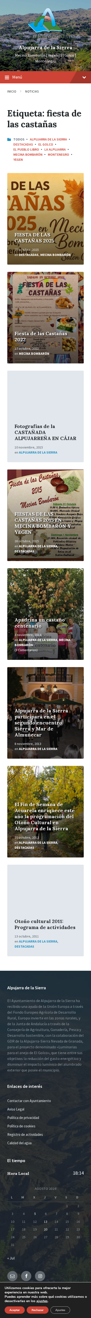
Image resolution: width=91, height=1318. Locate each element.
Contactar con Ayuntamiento (29, 1100)
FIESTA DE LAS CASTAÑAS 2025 (34, 238)
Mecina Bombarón (27, 154)
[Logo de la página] (45, 39)
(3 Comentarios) (26, 650)
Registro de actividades (25, 1134)
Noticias (32, 91)
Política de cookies (21, 1126)
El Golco (45, 144)
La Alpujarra (55, 149)
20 (45, 1229)
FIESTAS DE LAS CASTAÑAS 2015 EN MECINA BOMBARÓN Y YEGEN (43, 523)
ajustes (42, 1301)
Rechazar (38, 1310)
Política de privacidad (23, 1117)
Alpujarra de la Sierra (45, 47)
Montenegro (58, 154)
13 (45, 1221)
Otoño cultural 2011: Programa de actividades (45, 924)
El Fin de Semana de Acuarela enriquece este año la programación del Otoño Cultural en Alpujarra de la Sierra (45, 816)
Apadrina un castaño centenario (40, 623)
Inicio (11, 91)
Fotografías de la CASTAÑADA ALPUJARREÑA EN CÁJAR (45, 432)
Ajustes (60, 1310)
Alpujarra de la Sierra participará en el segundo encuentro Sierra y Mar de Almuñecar (41, 723)
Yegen (18, 159)
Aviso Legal (15, 1109)
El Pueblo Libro (26, 149)
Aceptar (14, 1310)
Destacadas (23, 144)
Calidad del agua (19, 1143)
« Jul (11, 1258)
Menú (17, 77)
